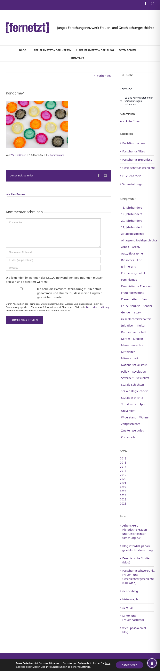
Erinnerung (128, 266)
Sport (143, 404)
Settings (85, 666)
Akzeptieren (129, 665)
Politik (125, 371)
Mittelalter (128, 352)
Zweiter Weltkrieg (132, 430)
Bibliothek (127, 260)
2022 (123, 487)
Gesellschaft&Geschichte (137, 168)
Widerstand (128, 417)
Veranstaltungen (133, 184)
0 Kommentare (56, 155)
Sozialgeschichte (132, 398)
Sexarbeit (127, 378)
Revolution (139, 371)
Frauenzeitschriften (134, 299)
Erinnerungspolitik (133, 273)
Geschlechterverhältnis (136, 319)
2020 (123, 479)
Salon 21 (127, 607)
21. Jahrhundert (131, 227)
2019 (123, 475)
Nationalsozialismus (134, 365)
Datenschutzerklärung (97, 307)
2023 (123, 491)
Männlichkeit (129, 358)
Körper (125, 339)
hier (107, 663)
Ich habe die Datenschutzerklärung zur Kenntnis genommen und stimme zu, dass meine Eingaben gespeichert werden (69, 293)
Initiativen (127, 325)
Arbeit (125, 247)
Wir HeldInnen (18, 155)
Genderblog (130, 591)
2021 (123, 483)
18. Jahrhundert (131, 207)
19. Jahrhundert (131, 214)
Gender (147, 306)
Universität (128, 411)
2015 (123, 458)
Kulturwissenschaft (133, 332)
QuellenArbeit (131, 176)
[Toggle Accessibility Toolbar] (152, 663)
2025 (123, 499)
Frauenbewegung (132, 293)
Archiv (136, 247)
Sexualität (142, 378)
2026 (123, 503)
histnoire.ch (130, 599)
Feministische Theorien (136, 286)
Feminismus (129, 279)
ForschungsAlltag (133, 151)
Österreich (128, 437)
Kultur (141, 325)
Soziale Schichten (132, 384)
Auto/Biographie (132, 253)
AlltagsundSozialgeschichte (139, 240)
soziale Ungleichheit (134, 391)
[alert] (137, 101)
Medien (138, 339)
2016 (123, 462)
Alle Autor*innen (131, 121)
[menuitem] (23, 49)
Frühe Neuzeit (130, 306)
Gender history (131, 312)
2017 (123, 466)
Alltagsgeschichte (132, 234)
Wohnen (144, 417)
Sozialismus (129, 404)
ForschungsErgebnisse (137, 159)
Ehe (139, 260)
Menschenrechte (132, 345)
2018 (123, 471)
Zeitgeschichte (130, 424)
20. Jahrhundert (131, 220)
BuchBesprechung (134, 143)
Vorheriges (104, 75)
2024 (123, 495)
